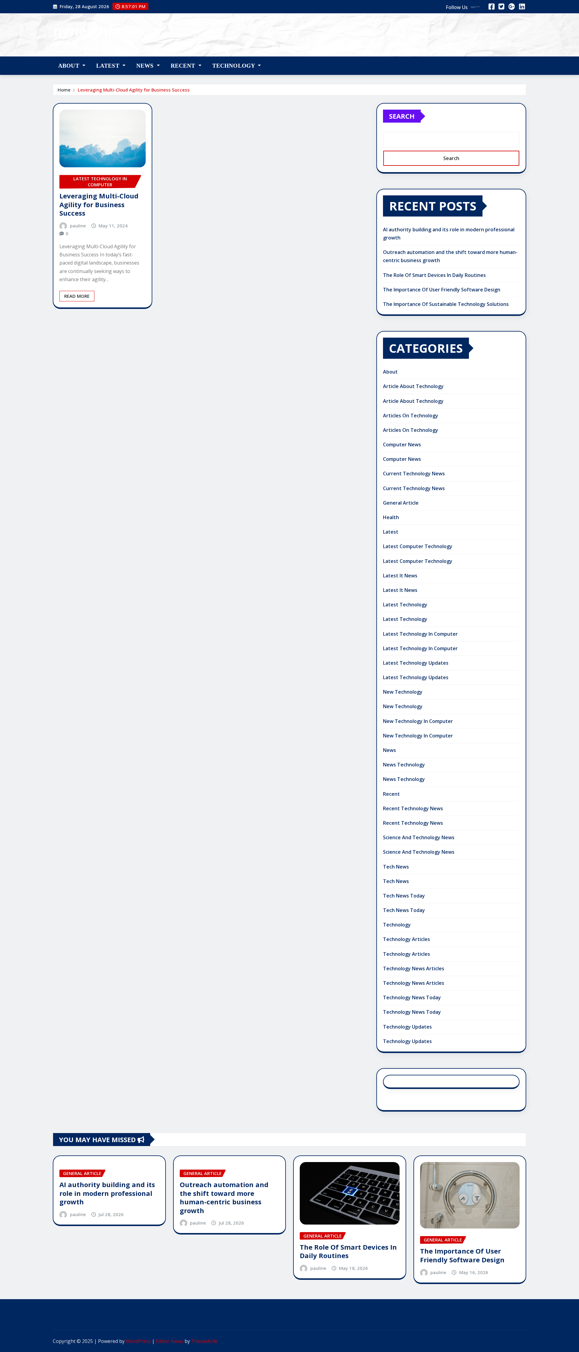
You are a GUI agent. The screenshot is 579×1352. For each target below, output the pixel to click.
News (145, 66)
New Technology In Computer (418, 721)
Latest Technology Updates (415, 663)
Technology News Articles (413, 968)
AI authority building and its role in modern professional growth (107, 1193)
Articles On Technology (410, 415)
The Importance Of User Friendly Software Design (441, 289)
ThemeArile (204, 1341)
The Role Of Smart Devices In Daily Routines (434, 275)
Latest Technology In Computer (420, 634)
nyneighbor (92, 30)
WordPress (138, 1341)
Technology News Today (412, 997)
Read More (77, 296)
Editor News (169, 1341)
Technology (234, 66)
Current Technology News (414, 473)
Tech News (396, 866)
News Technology (404, 764)
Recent (184, 66)
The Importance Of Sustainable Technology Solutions (446, 304)
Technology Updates (407, 1026)
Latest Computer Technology (417, 546)
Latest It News (400, 575)
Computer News (402, 444)
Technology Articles (406, 939)
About (69, 66)
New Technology (402, 692)
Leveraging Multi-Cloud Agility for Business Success (134, 90)
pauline (78, 226)
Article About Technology (413, 386)
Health (391, 517)
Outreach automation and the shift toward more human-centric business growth (224, 1197)
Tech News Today (404, 895)
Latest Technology (405, 604)
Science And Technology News (418, 837)
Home (64, 90)
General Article (401, 502)
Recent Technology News (413, 808)
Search (402, 115)
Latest (108, 66)
